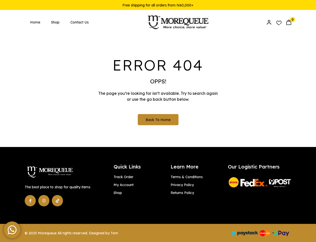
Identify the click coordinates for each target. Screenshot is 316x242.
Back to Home (158, 120)
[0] (288, 22)
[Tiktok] (57, 200)
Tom (114, 233)
